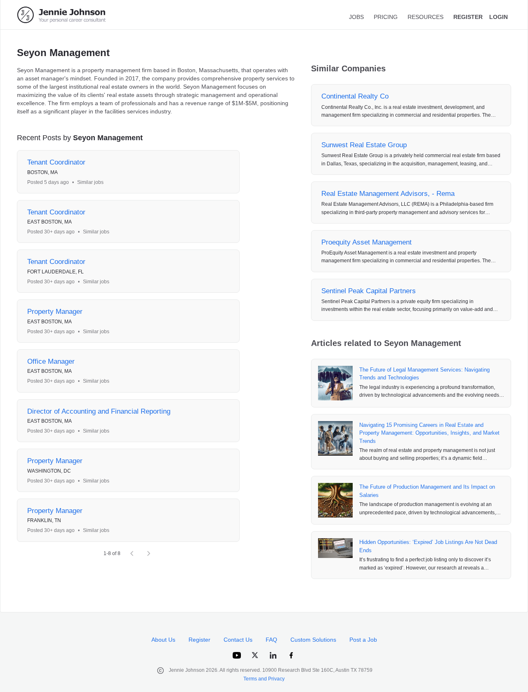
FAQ (271, 639)
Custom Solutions (313, 639)
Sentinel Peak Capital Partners (368, 291)
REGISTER (468, 17)
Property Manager (54, 311)
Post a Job (363, 639)
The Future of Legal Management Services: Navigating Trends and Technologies (424, 374)
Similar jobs (90, 182)
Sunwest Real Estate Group (364, 145)
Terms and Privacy (264, 679)
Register (199, 639)
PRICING (386, 17)
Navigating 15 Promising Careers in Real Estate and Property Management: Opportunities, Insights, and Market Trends (429, 433)
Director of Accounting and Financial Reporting (98, 411)
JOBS (356, 17)
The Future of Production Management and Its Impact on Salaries (427, 491)
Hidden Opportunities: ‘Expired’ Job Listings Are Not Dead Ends (428, 546)
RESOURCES (425, 17)
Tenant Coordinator (56, 162)
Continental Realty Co (355, 96)
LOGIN (498, 17)
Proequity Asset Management (366, 242)
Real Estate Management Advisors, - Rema (388, 194)
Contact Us (238, 639)
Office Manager (51, 361)
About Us (163, 639)
